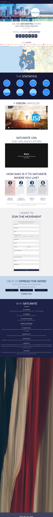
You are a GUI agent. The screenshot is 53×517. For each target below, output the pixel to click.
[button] (11, 290)
